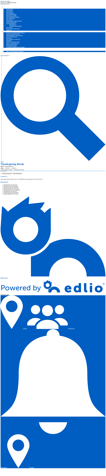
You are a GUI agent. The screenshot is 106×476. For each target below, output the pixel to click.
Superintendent (6, 184)
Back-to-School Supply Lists (12, 34)
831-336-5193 (15, 188)
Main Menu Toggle (5, 3)
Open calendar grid (17, 173)
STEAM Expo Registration (15, 26)
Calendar (25, 328)
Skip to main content (5, 1)
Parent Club (9, 38)
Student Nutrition (7, 193)
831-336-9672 (15, 187)
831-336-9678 (14, 186)
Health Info (9, 40)
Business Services (7, 187)
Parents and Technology (11, 44)
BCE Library (9, 19)
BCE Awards (9, 27)
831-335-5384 (15, 193)
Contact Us (8, 30)
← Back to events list (6, 173)
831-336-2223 (13, 191)
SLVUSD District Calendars (12, 17)
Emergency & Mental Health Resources (15, 32)
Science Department (11, 23)
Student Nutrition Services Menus (14, 21)
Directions (31, 467)
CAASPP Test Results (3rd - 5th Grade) (15, 47)
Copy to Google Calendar (6, 169)
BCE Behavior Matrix (11, 14)
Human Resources (7, 188)
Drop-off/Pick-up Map (11, 22)
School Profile (9, 9)
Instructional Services (8, 190)
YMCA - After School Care (12, 43)
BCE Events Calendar (11, 15)
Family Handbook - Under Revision (14, 35)
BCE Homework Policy (11, 36)
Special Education (7, 192)
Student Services (7, 186)
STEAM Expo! (12, 24)
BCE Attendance (10, 13)
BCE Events (3, 171)
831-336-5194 (14, 184)
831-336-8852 (16, 190)
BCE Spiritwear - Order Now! (13, 39)
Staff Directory (9, 10)
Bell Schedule (9, 11)
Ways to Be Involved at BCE (13, 28)
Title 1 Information (10, 18)
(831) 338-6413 (29, 179)
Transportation (6, 191)
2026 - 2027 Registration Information (14, 51)
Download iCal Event (19, 169)
